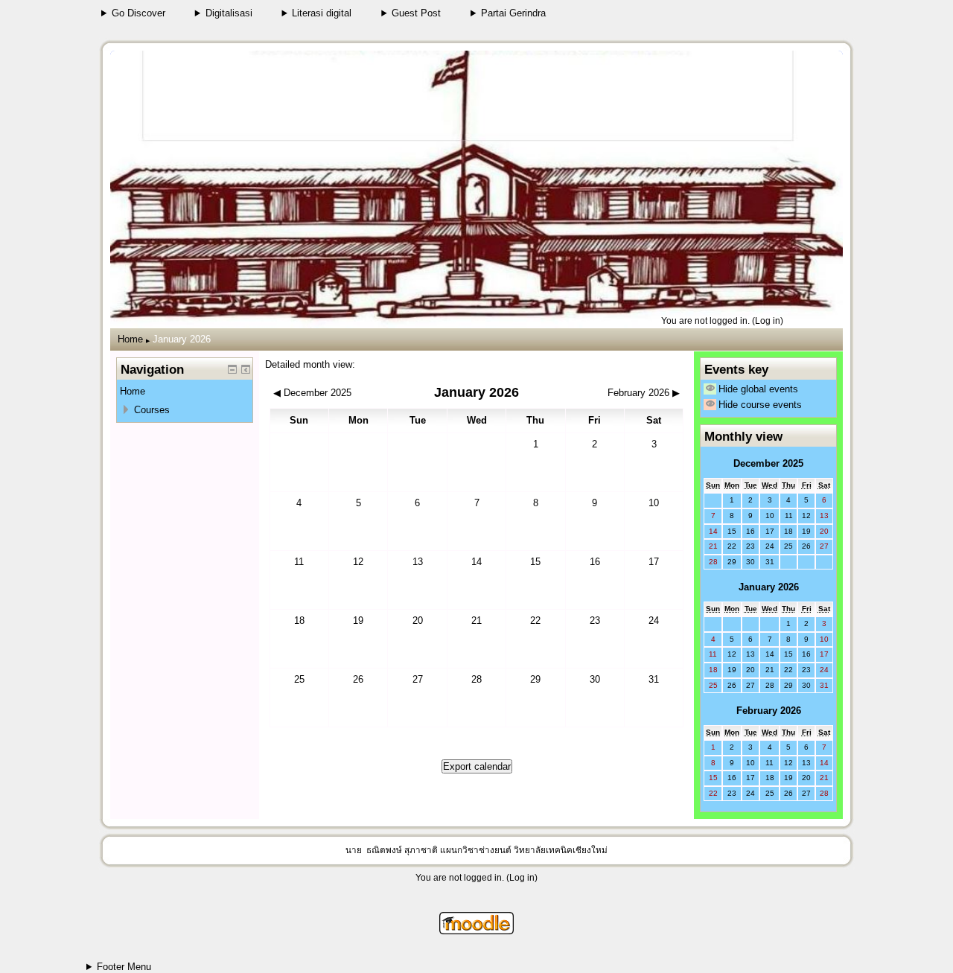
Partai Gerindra (513, 13)
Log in (767, 320)
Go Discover (138, 13)
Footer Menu (124, 966)
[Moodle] (476, 931)
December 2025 (768, 463)
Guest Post (416, 13)
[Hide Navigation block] (232, 369)
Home (130, 339)
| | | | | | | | (133, 13)
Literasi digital (321, 13)
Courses (152, 409)
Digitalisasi (228, 13)
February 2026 (768, 710)
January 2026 (182, 339)
